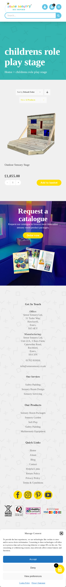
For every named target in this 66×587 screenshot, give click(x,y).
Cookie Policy (24, 583)
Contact (33, 464)
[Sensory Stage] (33, 106)
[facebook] (18, 495)
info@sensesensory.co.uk (33, 366)
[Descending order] (47, 92)
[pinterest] (38, 495)
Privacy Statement (38, 583)
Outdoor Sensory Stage (17, 164)
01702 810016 (33, 360)
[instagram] (28, 495)
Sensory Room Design (33, 389)
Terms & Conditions (33, 482)
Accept (33, 559)
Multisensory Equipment (33, 431)
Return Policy (33, 473)
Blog (33, 459)
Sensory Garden (33, 417)
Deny (33, 567)
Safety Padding (33, 384)
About (33, 455)
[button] (61, 533)
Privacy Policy (33, 478)
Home (8, 72)
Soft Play (33, 422)
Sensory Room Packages (33, 413)
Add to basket (49, 182)
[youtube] (48, 495)
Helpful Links (33, 469)
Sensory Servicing (33, 394)
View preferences (33, 576)
